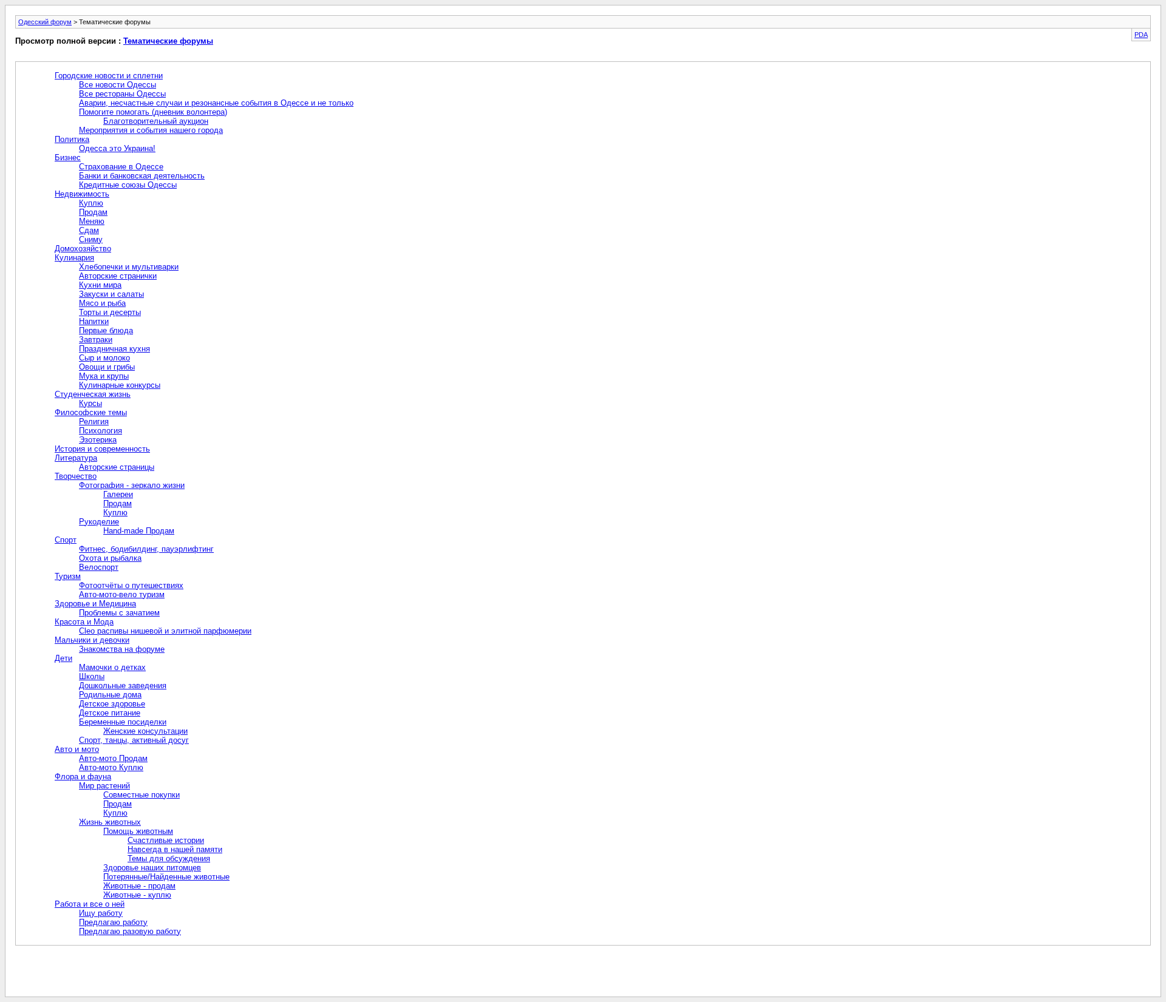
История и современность (102, 448)
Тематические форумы (168, 41)
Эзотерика (98, 439)
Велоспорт (98, 567)
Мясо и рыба (102, 303)
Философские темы (91, 412)
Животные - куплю (137, 894)
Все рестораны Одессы (122, 93)
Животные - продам (139, 885)
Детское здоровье (112, 703)
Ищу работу (101, 913)
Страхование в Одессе (121, 166)
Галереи (118, 494)
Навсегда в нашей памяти (175, 849)
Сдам (89, 230)
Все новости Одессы (117, 84)
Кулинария (74, 257)
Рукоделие (99, 521)
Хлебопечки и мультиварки (129, 266)
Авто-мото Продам (113, 758)
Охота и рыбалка (110, 558)
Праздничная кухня (114, 348)
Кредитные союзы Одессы (128, 184)
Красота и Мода (84, 621)
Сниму (91, 239)
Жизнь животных (110, 822)
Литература (76, 457)
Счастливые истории (166, 840)
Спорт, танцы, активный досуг (134, 740)
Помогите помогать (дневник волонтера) (153, 112)
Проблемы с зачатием (119, 612)
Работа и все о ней (89, 904)
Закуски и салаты (111, 294)
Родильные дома (110, 694)
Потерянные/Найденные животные (166, 876)
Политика (72, 139)
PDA (1141, 34)
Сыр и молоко (104, 357)
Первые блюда (106, 330)
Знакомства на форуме (122, 649)
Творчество (76, 476)
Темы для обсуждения (169, 858)
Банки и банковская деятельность (142, 175)
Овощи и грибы (107, 366)
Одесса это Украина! (117, 148)
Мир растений (104, 785)
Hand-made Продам (138, 530)
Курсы (90, 403)
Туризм (68, 576)
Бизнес (68, 157)
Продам (93, 212)
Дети (63, 658)
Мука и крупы (104, 376)
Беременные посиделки (122, 721)
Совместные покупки (141, 794)
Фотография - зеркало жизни (132, 485)
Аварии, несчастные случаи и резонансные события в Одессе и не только (216, 102)
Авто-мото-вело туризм (122, 594)
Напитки (94, 321)
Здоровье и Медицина (95, 603)
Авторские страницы (116, 467)
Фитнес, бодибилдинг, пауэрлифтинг (146, 548)
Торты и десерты (110, 312)
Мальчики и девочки (92, 640)
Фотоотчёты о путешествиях (131, 585)
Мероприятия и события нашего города (151, 130)
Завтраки (95, 339)
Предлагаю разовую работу (130, 931)
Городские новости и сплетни (109, 75)
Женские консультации (145, 731)
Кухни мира (100, 284)
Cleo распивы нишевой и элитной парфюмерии (165, 630)
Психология (100, 430)
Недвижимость (82, 193)
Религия (94, 421)
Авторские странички (118, 275)
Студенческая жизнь (93, 394)
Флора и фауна (83, 776)
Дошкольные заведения (122, 685)
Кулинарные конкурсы (119, 385)
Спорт (66, 539)
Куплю (91, 203)
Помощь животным (138, 831)
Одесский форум (45, 21)
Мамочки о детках (112, 667)
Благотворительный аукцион (155, 121)
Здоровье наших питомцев (152, 867)
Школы (91, 676)
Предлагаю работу (113, 922)
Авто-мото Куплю (111, 767)
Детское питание (109, 712)
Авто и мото (77, 749)
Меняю (91, 221)
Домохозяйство (83, 248)
